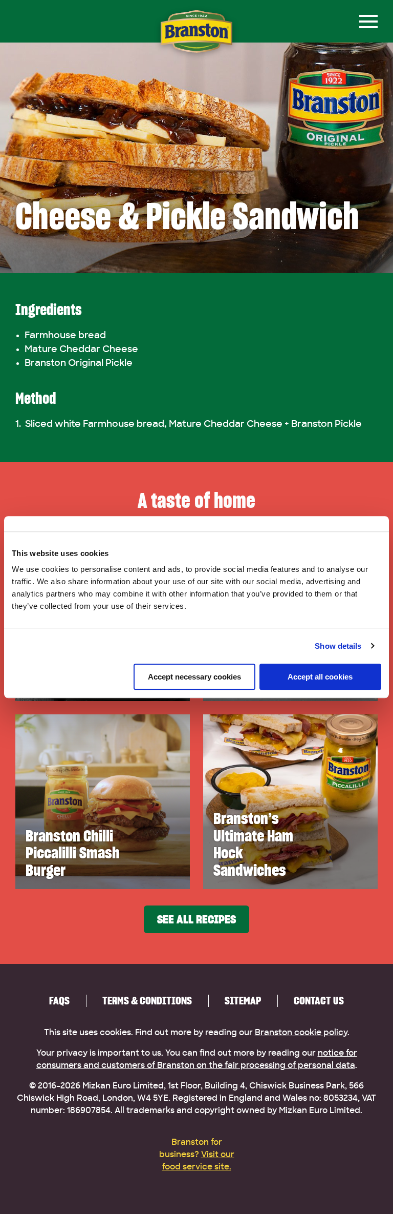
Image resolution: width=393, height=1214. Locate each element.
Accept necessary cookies (194, 676)
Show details (338, 646)
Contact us (319, 1000)
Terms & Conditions (147, 1000)
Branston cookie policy (301, 1032)
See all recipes (196, 920)
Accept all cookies (320, 676)
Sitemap (243, 1000)
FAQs (59, 1000)
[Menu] (368, 21)
